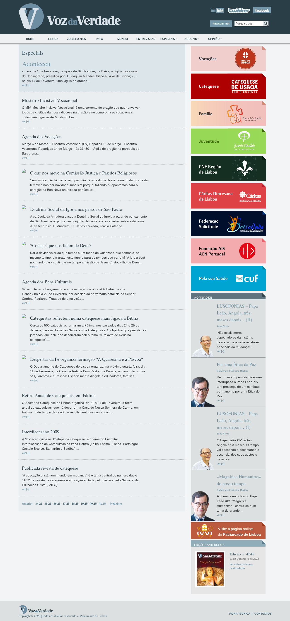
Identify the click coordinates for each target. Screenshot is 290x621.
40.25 (93, 503)
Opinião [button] (214, 39)
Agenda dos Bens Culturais (47, 282)
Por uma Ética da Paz (236, 364)
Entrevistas (145, 39)
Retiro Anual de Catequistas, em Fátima (59, 395)
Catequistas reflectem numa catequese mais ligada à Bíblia (84, 318)
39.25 (84, 503)
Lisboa (53, 39)
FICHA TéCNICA (239, 613)
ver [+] (25, 85)
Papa (99, 39)
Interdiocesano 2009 (40, 431)
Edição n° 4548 (242, 554)
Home (30, 39)
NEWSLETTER (221, 23)
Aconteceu (36, 63)
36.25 (56, 503)
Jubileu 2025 (76, 39)
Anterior (27, 503)
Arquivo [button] (190, 39)
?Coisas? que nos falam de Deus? (60, 245)
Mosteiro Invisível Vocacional (49, 100)
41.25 (102, 503)
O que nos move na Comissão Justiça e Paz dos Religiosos (83, 173)
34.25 (38, 503)
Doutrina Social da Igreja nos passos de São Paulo (76, 209)
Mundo (122, 39)
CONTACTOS (262, 613)
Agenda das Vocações (42, 136)
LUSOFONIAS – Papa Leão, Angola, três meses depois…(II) (237, 313)
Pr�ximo (116, 503)
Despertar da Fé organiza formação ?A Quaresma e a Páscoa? (86, 359)
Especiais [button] (167, 39)
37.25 (66, 503)
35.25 (47, 503)
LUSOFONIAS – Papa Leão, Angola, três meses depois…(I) (237, 420)
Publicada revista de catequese (50, 468)
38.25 (75, 503)
